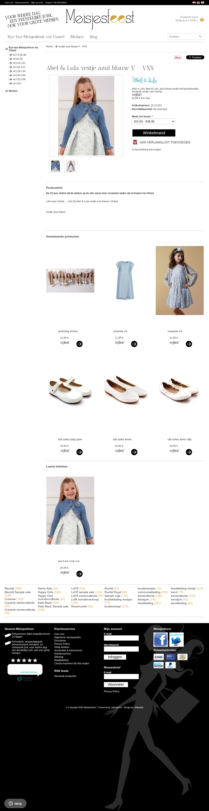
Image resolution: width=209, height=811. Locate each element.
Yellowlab (138, 707)
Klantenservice (22, 2)
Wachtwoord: (111, 644)
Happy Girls (49, 592)
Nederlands (194, 2)
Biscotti (13, 588)
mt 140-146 (19, 75)
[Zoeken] (200, 36)
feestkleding (149, 603)
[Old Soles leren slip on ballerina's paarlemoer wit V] (180, 428)
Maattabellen (61, 660)
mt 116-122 (19, 67)
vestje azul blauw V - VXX (73, 46)
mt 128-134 (19, 71)
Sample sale (116, 595)
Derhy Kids (48, 588)
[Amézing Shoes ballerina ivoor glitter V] (70, 320)
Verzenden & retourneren (68, 650)
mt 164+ (17, 83)
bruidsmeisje (116, 606)
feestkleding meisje (187, 588)
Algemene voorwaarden (67, 637)
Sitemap (58, 657)
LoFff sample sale (86, 592)
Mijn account (37, 2)
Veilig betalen (61, 647)
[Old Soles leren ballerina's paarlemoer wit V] (125, 428)
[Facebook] (161, 647)
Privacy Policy (62, 643)
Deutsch (198, 2)
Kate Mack (48, 602)
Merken (77, 36)
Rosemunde (82, 606)
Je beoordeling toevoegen (146, 149)
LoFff (78, 588)
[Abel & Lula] (145, 82)
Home (49, 46)
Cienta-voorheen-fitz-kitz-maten (71, 663)
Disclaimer (60, 640)
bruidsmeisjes (150, 588)
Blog (94, 36)
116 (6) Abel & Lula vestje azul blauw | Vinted (93, 201)
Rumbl (111, 588)
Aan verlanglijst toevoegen (165, 142)
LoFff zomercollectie (87, 595)
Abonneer (116, 684)
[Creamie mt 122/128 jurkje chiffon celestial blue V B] (125, 320)
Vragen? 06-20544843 (56, 2)
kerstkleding (182, 603)
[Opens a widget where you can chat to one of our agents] (15, 804)
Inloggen (115, 657)
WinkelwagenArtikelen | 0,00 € (186, 18)
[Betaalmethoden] (159, 660)
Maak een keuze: (142, 116)
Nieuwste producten (65, 676)
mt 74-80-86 (19, 54)
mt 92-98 (18, 59)
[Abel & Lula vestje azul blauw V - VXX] (86, 155)
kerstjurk (179, 599)
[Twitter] (177, 647)
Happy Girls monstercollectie (51, 597)
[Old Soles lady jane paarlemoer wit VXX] (70, 428)
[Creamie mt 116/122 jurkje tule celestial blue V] (180, 320)
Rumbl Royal (115, 592)
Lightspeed (116, 707)
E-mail (107, 672)
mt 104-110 (19, 63)
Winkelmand (154, 133)
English (202, 2)
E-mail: (108, 633)
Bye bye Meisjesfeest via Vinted (36, 36)
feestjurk (147, 599)
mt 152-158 (19, 79)
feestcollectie (150, 595)
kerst (177, 592)
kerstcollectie (183, 595)
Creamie (14, 599)
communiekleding (153, 592)
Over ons (9, 2)
